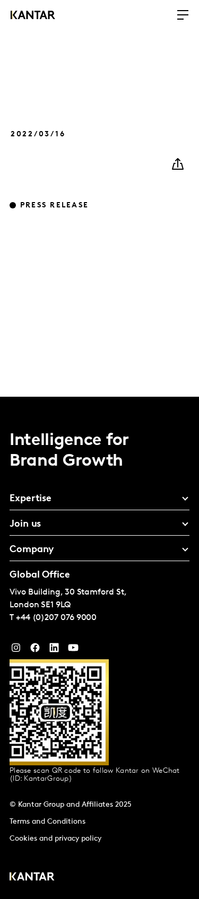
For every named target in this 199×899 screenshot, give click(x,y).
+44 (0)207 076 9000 (56, 618)
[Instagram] (16, 650)
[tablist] (99, 648)
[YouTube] (54, 650)
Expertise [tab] (30, 499)
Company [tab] (32, 550)
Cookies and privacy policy (55, 839)
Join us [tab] (25, 524)
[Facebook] (35, 650)
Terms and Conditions (47, 822)
